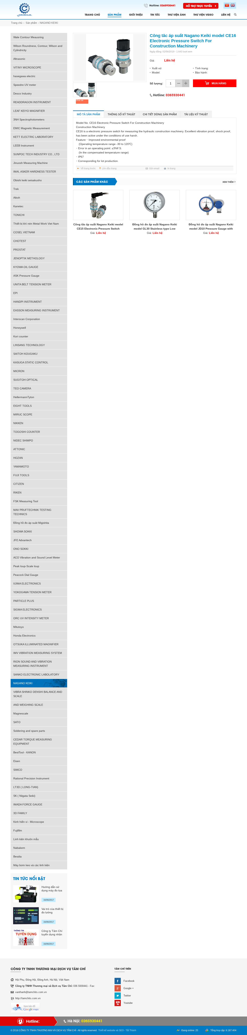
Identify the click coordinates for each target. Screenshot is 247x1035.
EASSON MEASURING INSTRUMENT (36, 310)
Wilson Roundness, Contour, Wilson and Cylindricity (37, 48)
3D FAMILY (20, 813)
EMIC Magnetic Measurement (31, 128)
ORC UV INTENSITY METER (31, 618)
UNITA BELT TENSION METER (32, 284)
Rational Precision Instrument (31, 778)
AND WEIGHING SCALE (28, 704)
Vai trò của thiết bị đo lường (52, 910)
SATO (16, 722)
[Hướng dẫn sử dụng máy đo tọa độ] (26, 893)
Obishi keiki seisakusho (27, 180)
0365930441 (168, 5)
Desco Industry (22, 93)
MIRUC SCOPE (22, 414)
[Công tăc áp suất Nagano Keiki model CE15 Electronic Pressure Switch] (98, 205)
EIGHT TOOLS (22, 405)
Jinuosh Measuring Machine (30, 162)
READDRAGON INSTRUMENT (32, 102)
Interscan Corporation (26, 319)
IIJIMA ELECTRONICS (27, 583)
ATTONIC (19, 449)
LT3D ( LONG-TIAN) (25, 787)
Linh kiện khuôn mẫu (26, 839)
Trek (16, 188)
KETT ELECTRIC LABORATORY (33, 136)
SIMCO (17, 769)
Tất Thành (131, 1030)
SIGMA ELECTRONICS (27, 609)
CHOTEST (19, 241)
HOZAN (18, 457)
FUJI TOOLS (21, 475)
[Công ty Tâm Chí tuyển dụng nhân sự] (26, 937)
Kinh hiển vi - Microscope (28, 821)
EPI (15, 293)
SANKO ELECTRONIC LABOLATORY (36, 674)
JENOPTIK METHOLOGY (29, 258)
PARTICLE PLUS (23, 600)
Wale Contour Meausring (28, 37)
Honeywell (19, 327)
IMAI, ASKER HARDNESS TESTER (34, 171)
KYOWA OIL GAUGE (25, 267)
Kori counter (20, 336)
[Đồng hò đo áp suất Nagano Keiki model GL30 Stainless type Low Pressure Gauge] (154, 205)
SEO (121, 1030)
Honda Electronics (24, 635)
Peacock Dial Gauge (25, 574)
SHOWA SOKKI (22, 531)
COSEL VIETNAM (24, 232)
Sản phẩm (31, 22)
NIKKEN (18, 423)
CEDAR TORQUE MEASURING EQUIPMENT (32, 741)
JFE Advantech (22, 540)
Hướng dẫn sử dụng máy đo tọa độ (51, 888)
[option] (109, 57)
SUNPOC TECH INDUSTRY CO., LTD (36, 154)
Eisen (16, 761)
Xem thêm (227, 182)
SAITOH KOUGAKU (25, 353)
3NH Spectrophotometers (28, 119)
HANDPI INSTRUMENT (27, 301)
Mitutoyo (18, 626)
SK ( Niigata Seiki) (24, 795)
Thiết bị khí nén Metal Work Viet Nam (36, 223)
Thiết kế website (106, 1030)
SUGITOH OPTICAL (25, 379)
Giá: (98, 232)
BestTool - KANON (24, 752)
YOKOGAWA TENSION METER (32, 592)
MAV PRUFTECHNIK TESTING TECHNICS (32, 512)
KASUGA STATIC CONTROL (30, 362)
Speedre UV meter (24, 84)
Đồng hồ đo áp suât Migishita (31, 522)
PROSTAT (19, 249)
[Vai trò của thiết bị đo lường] (26, 915)
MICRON (18, 371)
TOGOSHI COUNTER (26, 431)
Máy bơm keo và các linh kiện (31, 865)
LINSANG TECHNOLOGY (29, 345)
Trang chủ (16, 22)
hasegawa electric (24, 76)
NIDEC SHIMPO (23, 440)
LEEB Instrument (23, 145)
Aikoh (16, 197)
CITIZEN (18, 483)
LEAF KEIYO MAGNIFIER (29, 110)
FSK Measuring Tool (25, 501)
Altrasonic (19, 58)
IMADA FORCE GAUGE (27, 804)
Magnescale (20, 713)
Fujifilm (17, 830)
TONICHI (19, 214)
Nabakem (19, 847)
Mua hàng (219, 83)
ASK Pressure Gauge (26, 275)
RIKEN (17, 492)
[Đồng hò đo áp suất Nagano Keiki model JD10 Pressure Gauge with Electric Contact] (211, 205)
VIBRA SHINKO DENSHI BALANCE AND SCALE (37, 694)
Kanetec (18, 206)
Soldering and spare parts (29, 730)
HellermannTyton (23, 397)
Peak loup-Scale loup (26, 566)
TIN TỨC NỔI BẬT (29, 878)
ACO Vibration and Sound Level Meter (36, 557)
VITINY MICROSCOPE (27, 67)
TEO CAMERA (22, 388)
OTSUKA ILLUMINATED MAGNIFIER (35, 644)
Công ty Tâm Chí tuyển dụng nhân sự (51, 932)
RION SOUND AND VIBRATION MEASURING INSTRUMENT (32, 663)
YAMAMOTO (21, 466)
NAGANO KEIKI (49, 22)
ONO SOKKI (20, 548)
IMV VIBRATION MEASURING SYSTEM (37, 652)
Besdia (17, 856)
